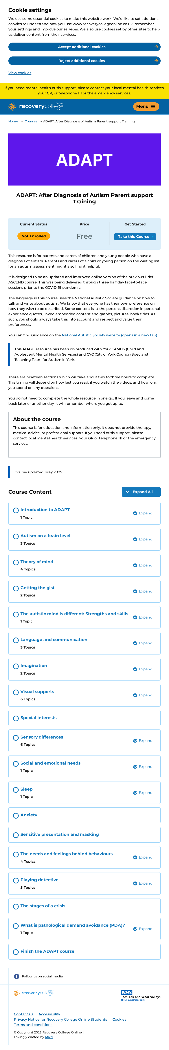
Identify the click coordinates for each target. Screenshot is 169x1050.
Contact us (23, 1014)
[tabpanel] (84, 365)
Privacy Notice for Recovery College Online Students (60, 1019)
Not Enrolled (34, 236)
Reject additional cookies (82, 61)
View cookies (19, 73)
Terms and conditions (33, 1025)
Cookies (119, 1019)
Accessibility (49, 1014)
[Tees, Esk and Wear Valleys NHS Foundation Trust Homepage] (141, 995)
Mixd (49, 1037)
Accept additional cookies (82, 47)
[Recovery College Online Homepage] (35, 106)
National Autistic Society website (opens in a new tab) (109, 335)
